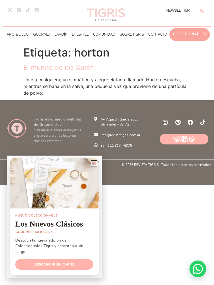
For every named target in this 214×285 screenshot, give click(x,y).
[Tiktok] (27, 10)
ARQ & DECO (18, 34)
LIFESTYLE (80, 34)
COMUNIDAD (104, 34)
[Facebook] (36, 10)
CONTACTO (157, 34)
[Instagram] (10, 10)
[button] (197, 269)
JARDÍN (61, 34)
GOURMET (42, 34)
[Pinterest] (18, 10)
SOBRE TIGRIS (132, 34)
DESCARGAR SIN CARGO (54, 264)
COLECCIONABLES (189, 34)
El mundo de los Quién (58, 67)
